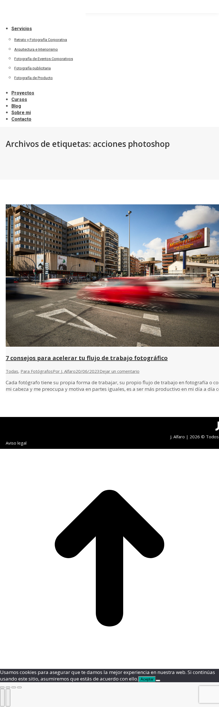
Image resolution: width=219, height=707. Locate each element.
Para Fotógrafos (37, 371)
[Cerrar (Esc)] (2, 687)
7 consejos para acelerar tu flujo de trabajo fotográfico (87, 358)
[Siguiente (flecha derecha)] (8, 697)
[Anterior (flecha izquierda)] (2, 697)
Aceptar (147, 679)
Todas (12, 371)
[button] (43, 18)
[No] (158, 680)
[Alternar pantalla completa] (13, 687)
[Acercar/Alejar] (19, 687)
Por (64, 371)
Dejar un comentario (119, 371)
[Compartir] (8, 687)
